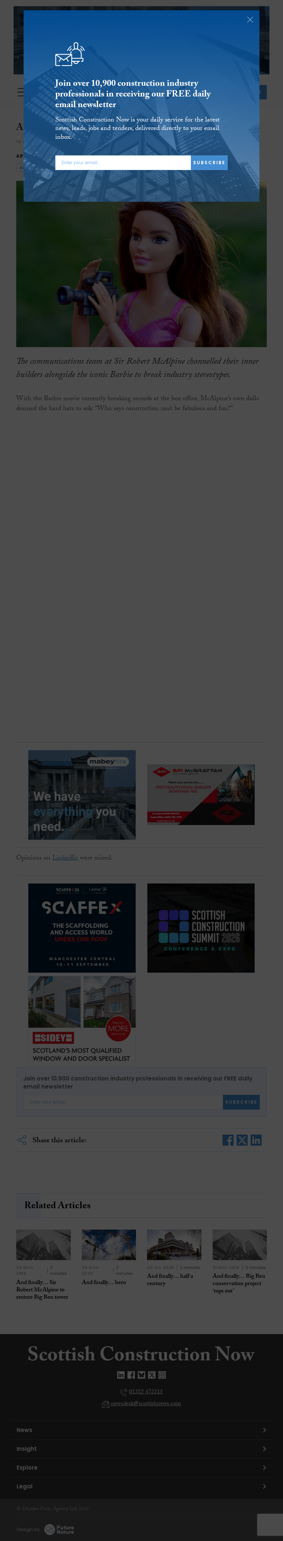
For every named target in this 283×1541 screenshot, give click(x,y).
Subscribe (209, 162)
